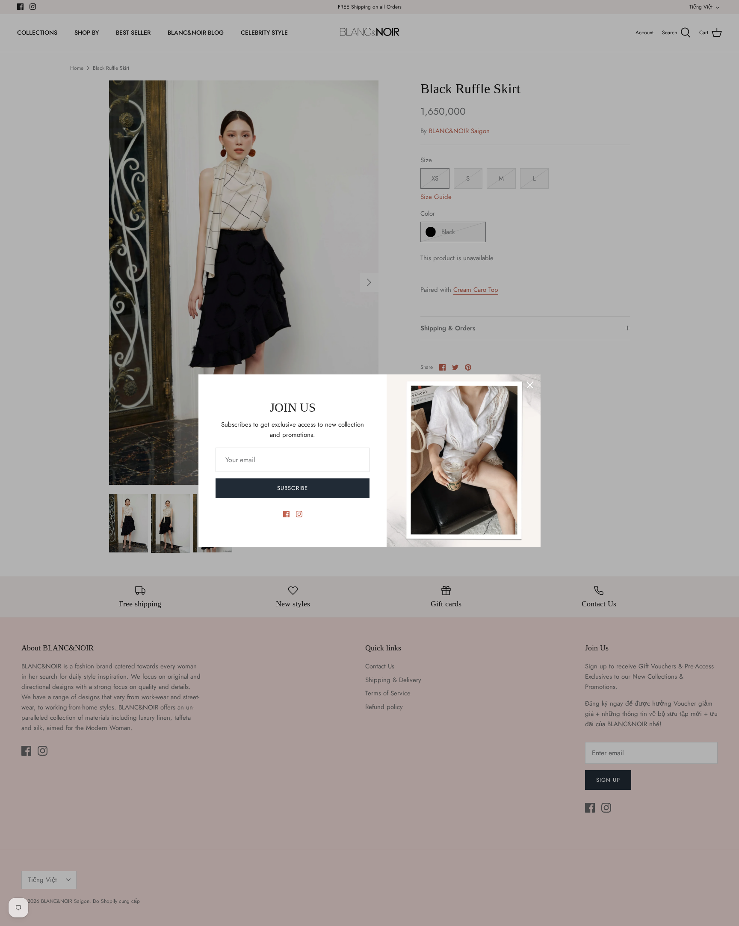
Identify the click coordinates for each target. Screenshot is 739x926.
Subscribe (292, 488)
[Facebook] (286, 514)
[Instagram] (299, 514)
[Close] (529, 385)
